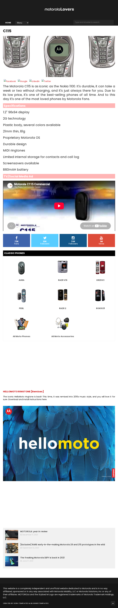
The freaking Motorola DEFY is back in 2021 (42, 557)
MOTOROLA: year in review (33, 531)
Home (8, 22)
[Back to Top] (113, 603)
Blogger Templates (39, 603)
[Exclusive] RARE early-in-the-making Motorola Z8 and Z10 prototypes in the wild (62, 544)
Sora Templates (21, 603)
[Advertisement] (59, 364)
